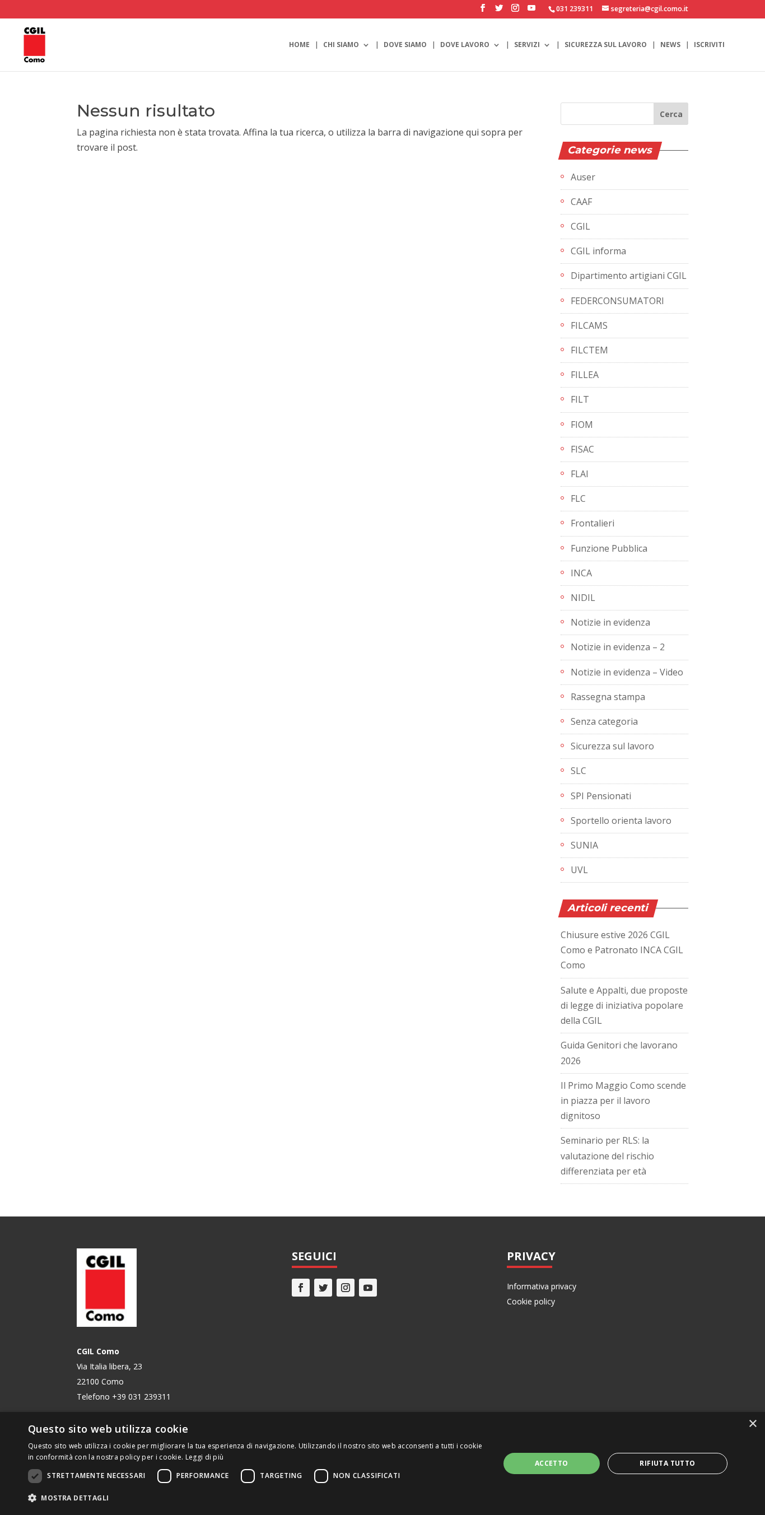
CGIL (580, 226)
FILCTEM (589, 350)
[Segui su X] (323, 1288)
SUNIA (584, 845)
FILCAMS (589, 325)
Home (299, 45)
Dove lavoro (464, 45)
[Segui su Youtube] (368, 1288)
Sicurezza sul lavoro (606, 45)
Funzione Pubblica (609, 548)
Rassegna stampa (608, 697)
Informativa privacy (541, 1286)
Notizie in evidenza (610, 622)
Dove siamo (405, 45)
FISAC (582, 449)
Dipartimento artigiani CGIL (629, 275)
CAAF (581, 201)
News (670, 45)
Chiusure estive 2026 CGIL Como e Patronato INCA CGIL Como (622, 950)
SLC (578, 771)
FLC (578, 498)
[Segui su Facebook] (301, 1288)
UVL (579, 870)
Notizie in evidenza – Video (627, 672)
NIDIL (583, 597)
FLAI (580, 474)
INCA (581, 573)
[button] (256, 1498)
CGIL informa (598, 251)
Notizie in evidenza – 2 (618, 647)
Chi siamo (341, 45)
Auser (583, 177)
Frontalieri (592, 523)
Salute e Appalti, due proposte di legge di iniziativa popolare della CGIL (624, 1005)
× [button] (752, 1424)
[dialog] (382, 1463)
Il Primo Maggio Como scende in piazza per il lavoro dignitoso (623, 1100)
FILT (580, 399)
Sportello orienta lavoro (621, 820)
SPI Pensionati (601, 796)
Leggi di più (204, 1457)
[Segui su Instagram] (345, 1288)
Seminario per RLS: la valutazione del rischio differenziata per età (607, 1155)
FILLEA (585, 375)
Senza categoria (604, 721)
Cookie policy (531, 1301)
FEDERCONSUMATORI (617, 301)
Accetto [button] (551, 1463)
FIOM (582, 424)
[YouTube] (531, 11)
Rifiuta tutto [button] (667, 1463)
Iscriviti (709, 45)
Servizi (527, 45)
